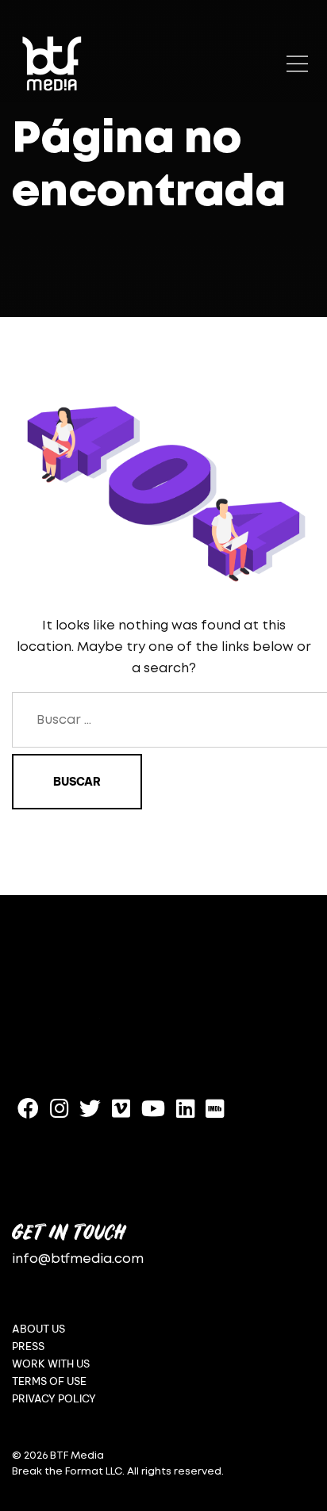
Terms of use (49, 1381)
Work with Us (51, 1364)
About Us (38, 1329)
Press (28, 1346)
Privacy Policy (54, 1399)
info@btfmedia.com (78, 1259)
